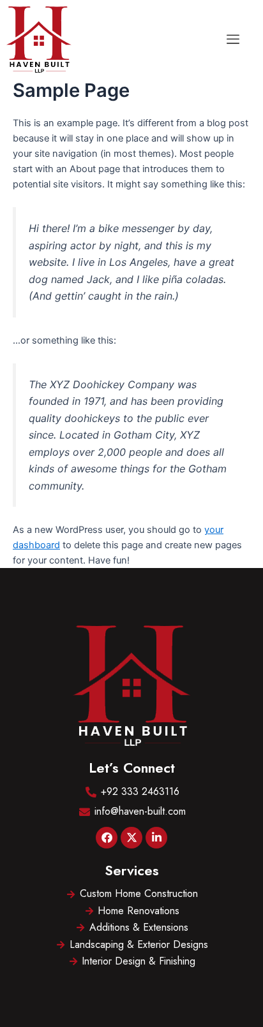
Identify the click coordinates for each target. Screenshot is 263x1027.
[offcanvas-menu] (233, 40)
